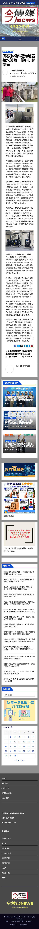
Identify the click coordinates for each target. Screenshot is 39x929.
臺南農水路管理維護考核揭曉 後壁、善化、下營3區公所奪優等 (19, 446)
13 (29, 742)
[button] (36, 39)
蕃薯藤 (4, 843)
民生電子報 (6, 873)
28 (33, 751)
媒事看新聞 (6, 858)
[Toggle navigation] (20, 38)
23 (10, 751)
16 (10, 746)
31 (15, 756)
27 (29, 751)
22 (6, 751)
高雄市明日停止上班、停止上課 (27, 354)
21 (33, 746)
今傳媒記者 (13, 925)
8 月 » (22, 760)
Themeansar (19, 919)
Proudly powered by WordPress (13, 917)
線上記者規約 (24, 925)
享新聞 (4, 878)
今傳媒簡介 (29, 921)
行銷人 (4, 868)
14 (33, 742)
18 (19, 746)
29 (6, 756)
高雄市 (11, 51)
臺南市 (13, 441)
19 (24, 746)
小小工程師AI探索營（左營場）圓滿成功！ (19, 679)
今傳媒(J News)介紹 (17, 921)
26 (24, 751)
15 (6, 746)
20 (29, 746)
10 (15, 742)
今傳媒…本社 (6, 838)
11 (19, 742)
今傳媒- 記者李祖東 (18, 71)
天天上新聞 (6, 863)
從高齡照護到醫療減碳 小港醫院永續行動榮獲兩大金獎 (18, 400)
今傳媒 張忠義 (22, 427)
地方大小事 (5, 51)
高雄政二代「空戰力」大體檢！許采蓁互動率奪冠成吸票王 (18, 423)
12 (24, 742)
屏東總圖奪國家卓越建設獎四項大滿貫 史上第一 (14, 354)
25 (19, 751)
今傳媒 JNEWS (19, 26)
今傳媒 (20, 403)
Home (6, 921)
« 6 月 (17, 760)
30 (10, 756)
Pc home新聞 (6, 853)
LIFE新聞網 (6, 848)
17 (15, 746)
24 (15, 751)
